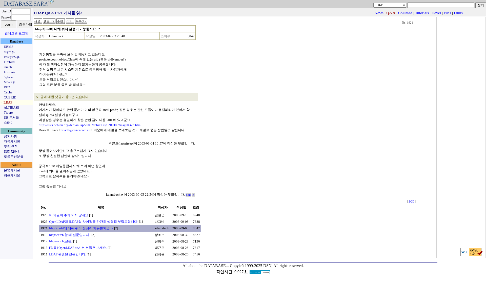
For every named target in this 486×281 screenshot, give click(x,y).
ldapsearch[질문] (60, 241)
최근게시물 (12, 175)
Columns (405, 13)
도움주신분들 (14, 156)
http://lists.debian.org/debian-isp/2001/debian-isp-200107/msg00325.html (90, 125)
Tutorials (422, 13)
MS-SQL (10, 82)
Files (447, 13)
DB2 (7, 87)
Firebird (9, 62)
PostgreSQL (12, 57)
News (379, 13)
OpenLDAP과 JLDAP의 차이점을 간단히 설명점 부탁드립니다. (93, 222)
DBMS (8, 47)
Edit (188, 194)
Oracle (8, 67)
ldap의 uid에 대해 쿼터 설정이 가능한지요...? (81, 228)
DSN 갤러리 (12, 151)
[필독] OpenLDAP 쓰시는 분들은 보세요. (78, 248)
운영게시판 (12, 170)
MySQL (9, 52)
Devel (436, 13)
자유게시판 (12, 141)
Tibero (8, 112)
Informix (10, 72)
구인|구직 (11, 146)
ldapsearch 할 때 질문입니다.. (70, 235)
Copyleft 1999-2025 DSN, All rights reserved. (267, 266)
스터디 (9, 123)
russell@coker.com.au (75, 130)
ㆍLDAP (6, 102)
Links (458, 13)
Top (411, 201)
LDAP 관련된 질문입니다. (67, 254)
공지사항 (10, 136)
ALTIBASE (11, 107)
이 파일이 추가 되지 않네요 (68, 215)
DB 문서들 (11, 117)
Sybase (8, 77)
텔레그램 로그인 (16, 33)
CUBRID (10, 97)
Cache (8, 92)
